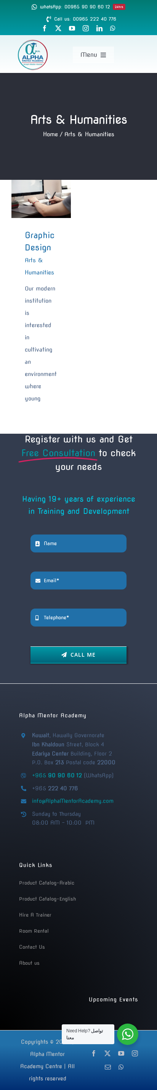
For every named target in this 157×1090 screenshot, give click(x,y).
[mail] (108, 1067)
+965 (57, 775)
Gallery (52, 198)
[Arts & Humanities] (41, 199)
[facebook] (45, 28)
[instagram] (86, 28)
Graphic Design (29, 198)
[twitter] (58, 28)
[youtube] (72, 28)
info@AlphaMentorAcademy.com (73, 801)
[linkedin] (99, 28)
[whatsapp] (112, 28)
